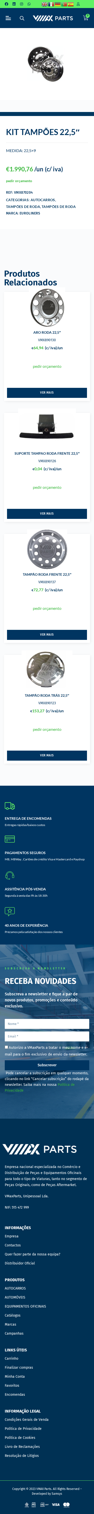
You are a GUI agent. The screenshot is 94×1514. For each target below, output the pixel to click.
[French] (51, 4)
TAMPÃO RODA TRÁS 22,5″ (47, 695)
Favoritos (12, 1385)
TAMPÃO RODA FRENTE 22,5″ (47, 574)
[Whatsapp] (29, 4)
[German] (58, 4)
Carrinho (11, 1358)
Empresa (12, 1236)
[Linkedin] (14, 4)
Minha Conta (15, 1376)
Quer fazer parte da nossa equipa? (32, 1254)
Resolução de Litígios (22, 1456)
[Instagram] (21, 4)
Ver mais (47, 392)
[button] (8, 18)
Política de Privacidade (23, 1429)
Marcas (10, 1324)
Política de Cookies (20, 1438)
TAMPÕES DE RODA (23, 206)
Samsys (57, 1493)
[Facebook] (6, 4)
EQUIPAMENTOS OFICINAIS (25, 1306)
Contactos (13, 1245)
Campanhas (14, 1333)
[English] (45, 4)
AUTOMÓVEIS (15, 1297)
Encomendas (15, 1394)
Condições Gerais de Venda (27, 1420)
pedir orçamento (19, 181)
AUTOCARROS (43, 200)
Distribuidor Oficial (20, 1263)
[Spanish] (71, 4)
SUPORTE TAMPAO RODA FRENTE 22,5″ (47, 453)
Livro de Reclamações (22, 1447)
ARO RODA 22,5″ (47, 332)
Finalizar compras (19, 1367)
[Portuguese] (64, 4)
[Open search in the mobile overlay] (22, 18)
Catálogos (13, 1315)
